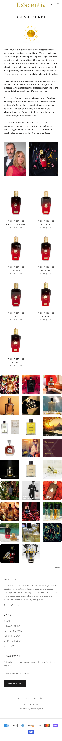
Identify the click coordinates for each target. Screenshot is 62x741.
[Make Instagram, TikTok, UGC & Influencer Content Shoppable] (56, 568)
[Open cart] (58, 4)
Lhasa (46, 316)
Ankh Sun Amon (16, 224)
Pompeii (46, 224)
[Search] (52, 4)
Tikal (16, 316)
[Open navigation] (4, 5)
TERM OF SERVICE (13, 631)
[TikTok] (18, 604)
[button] (31, 384)
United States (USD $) (29, 698)
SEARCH (8, 621)
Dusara (46, 270)
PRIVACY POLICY (12, 626)
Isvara (16, 270)
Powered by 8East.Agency (31, 708)
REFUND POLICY (12, 635)
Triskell (16, 362)
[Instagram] (12, 604)
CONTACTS (9, 645)
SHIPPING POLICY (13, 640)
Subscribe (15, 683)
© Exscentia (31, 705)
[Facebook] (5, 604)
